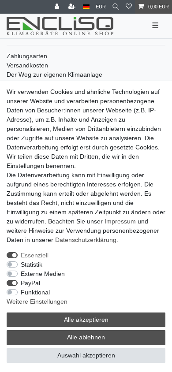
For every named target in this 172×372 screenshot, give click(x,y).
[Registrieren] (72, 7)
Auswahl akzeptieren (86, 355)
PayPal (30, 282)
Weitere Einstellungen (37, 301)
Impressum (120, 221)
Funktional (35, 292)
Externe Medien (43, 273)
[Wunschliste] (129, 7)
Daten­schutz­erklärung (85, 239)
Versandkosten (27, 65)
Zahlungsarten (27, 56)
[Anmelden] (58, 7)
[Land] (86, 7)
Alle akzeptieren (86, 319)
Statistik (31, 264)
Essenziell (35, 255)
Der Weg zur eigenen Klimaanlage (54, 74)
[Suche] (116, 7)
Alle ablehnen (86, 337)
